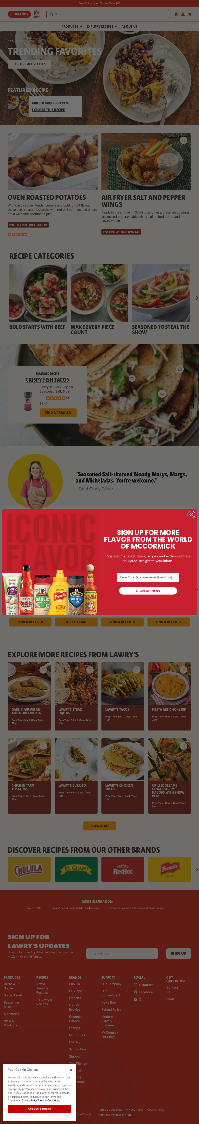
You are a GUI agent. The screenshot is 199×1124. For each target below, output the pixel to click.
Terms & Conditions (49, 1100)
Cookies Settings (39, 1108)
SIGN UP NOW (148, 591)
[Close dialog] (191, 514)
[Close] (71, 1070)
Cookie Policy (29, 1100)
